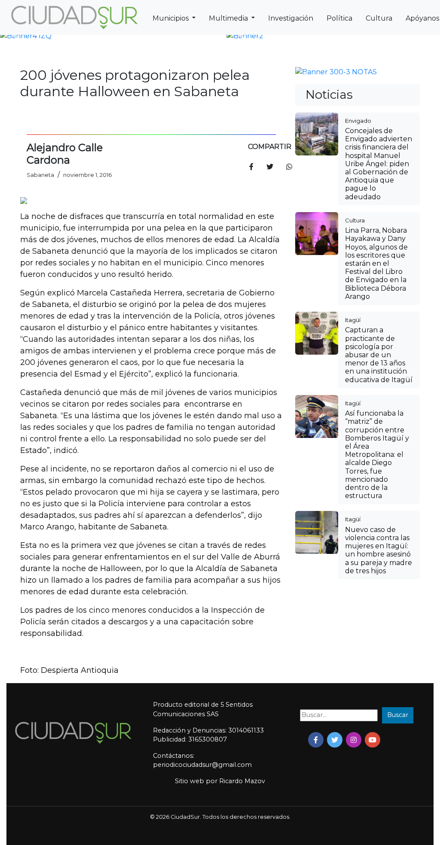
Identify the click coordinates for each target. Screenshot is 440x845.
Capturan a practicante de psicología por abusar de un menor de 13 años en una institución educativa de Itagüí (378, 354)
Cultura (379, 18)
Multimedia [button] (229, 18)
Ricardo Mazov (242, 781)
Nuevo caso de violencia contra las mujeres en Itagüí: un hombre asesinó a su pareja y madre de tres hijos (378, 550)
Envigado (358, 120)
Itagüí (353, 319)
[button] (16, 36)
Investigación (290, 18)
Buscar (397, 715)
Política (339, 18)
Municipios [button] (171, 18)
